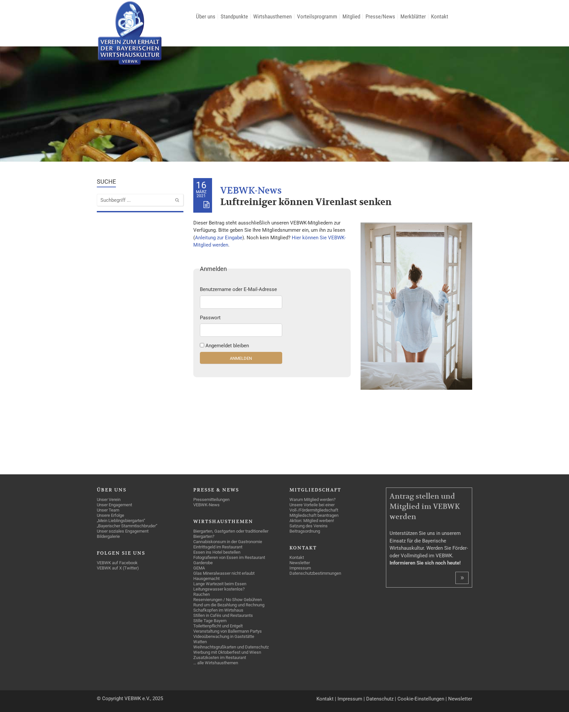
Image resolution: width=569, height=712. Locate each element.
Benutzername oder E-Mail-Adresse (238, 289)
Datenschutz (379, 699)
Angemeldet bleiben (227, 346)
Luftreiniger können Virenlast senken (306, 202)
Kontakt (325, 699)
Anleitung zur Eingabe (218, 238)
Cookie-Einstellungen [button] (420, 699)
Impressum (350, 699)
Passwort (210, 318)
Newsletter (460, 699)
